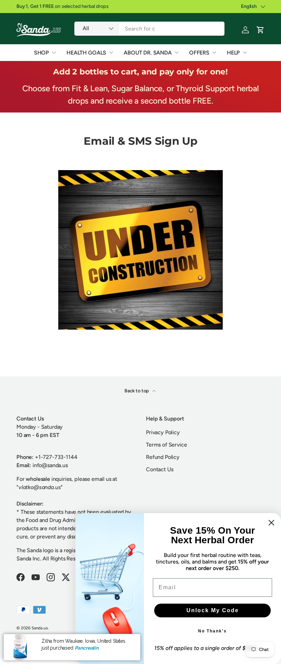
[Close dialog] (271, 523)
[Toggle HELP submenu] (245, 52)
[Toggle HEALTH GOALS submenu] (111, 52)
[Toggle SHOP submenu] (54, 52)
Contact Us (159, 469)
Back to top (137, 391)
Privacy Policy (163, 432)
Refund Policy (163, 457)
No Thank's (212, 631)
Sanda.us (40, 628)
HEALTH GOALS (86, 52)
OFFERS (199, 52)
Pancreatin (86, 648)
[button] (260, 29)
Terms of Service (166, 444)
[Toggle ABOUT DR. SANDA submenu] (176, 52)
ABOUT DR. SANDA (148, 52)
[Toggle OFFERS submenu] (214, 52)
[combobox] (149, 29)
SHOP (41, 52)
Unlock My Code (212, 610)
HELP (233, 52)
